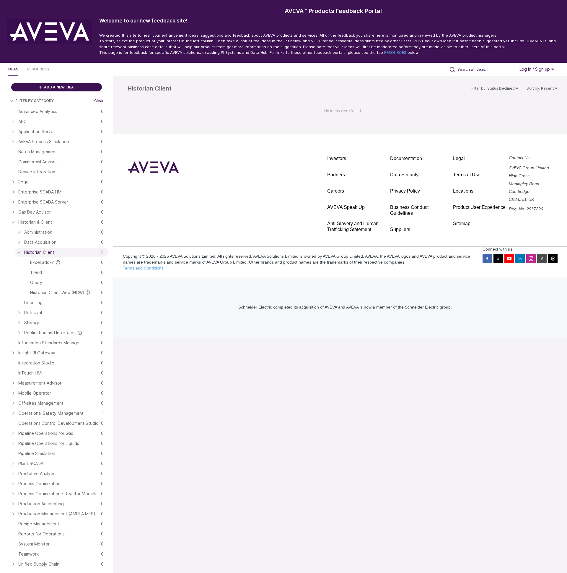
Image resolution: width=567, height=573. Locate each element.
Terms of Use (466, 174)
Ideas (13, 69)
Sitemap (461, 223)
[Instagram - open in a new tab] (531, 258)
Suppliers (400, 229)
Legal (459, 158)
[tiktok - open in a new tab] (542, 258)
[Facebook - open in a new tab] (487, 258)
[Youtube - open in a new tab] (509, 258)
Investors (336, 158)
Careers (335, 190)
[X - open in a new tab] (498, 258)
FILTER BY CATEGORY (34, 101)
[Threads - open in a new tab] (553, 258)
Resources (38, 69)
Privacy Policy (405, 190)
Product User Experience (479, 207)
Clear (99, 101)
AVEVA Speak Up (346, 207)
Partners (336, 174)
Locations (463, 190)
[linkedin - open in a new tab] (520, 258)
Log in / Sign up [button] (535, 69)
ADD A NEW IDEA (58, 87)
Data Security (404, 174)
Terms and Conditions (143, 268)
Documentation (406, 158)
